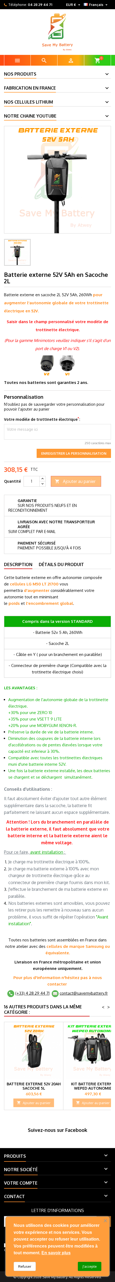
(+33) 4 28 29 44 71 (32, 993)
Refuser (24, 1266)
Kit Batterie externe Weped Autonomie (92, 1086)
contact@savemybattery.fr (84, 993)
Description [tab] (18, 564)
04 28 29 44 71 (40, 4)
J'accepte (89, 1266)
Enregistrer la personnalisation (73, 453)
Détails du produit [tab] (61, 564)
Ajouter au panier (75, 481)
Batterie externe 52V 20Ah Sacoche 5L (34, 1086)
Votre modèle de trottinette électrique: (42, 419)
